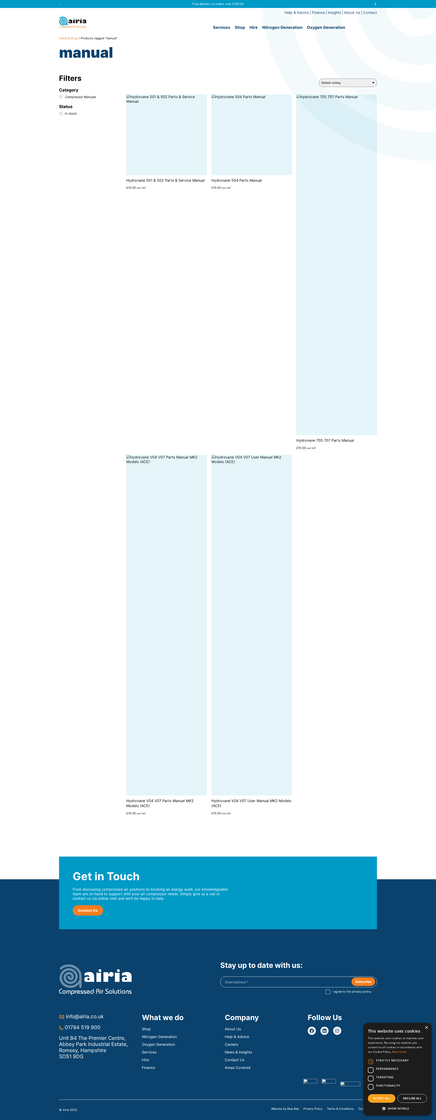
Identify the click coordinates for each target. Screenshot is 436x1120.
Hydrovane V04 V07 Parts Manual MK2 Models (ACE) (160, 803)
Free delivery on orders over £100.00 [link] (218, 4)
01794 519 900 (82, 1027)
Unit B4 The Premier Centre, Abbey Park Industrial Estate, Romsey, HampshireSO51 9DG (93, 1047)
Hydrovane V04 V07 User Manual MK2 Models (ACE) (251, 803)
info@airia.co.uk (85, 1016)
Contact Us (88, 910)
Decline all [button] (412, 1098)
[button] (375, 3)
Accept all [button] (381, 1098)
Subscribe (363, 982)
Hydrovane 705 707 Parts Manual (325, 440)
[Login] (372, 27)
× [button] (426, 1027)
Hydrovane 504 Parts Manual (236, 180)
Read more (399, 1052)
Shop (74, 38)
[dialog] (397, 1069)
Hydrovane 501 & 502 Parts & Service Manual (165, 180)
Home (63, 38)
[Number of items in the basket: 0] (363, 27)
